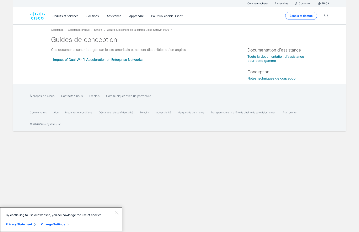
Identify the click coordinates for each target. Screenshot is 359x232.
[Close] (117, 212)
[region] (61, 219)
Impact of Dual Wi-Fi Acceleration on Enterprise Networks (98, 59)
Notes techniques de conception (272, 78)
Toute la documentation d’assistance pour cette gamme (275, 59)
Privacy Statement (19, 224)
